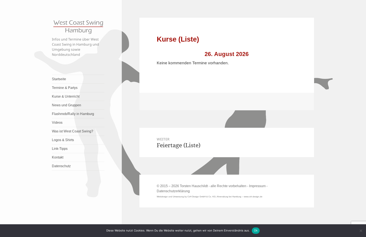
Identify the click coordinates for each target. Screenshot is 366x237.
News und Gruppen (66, 105)
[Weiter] (283, 54)
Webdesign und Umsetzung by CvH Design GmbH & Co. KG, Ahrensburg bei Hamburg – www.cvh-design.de (209, 196)
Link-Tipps (60, 148)
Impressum (257, 186)
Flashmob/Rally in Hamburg (73, 114)
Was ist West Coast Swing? (72, 131)
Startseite (59, 79)
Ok (256, 230)
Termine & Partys (65, 88)
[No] (361, 231)
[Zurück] (171, 54)
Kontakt (57, 157)
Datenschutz (61, 166)
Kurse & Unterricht (65, 96)
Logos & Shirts (63, 140)
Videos (57, 122)
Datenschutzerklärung (173, 191)
